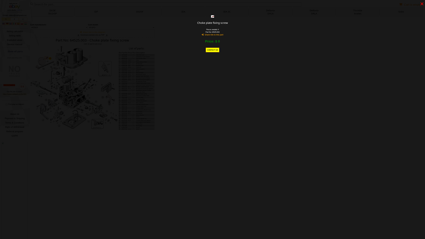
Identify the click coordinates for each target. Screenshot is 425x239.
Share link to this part (213, 35)
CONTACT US (212, 50)
